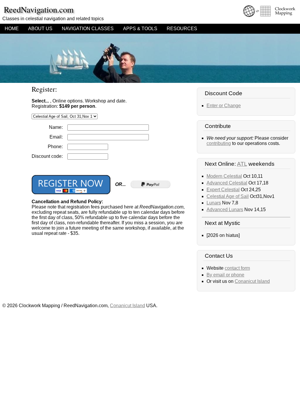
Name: (56, 127)
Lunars (214, 202)
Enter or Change (224, 105)
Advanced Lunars (225, 209)
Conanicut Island (252, 281)
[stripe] (71, 184)
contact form (237, 268)
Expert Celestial (223, 189)
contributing (219, 143)
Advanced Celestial (227, 182)
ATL (242, 164)
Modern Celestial (224, 176)
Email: (56, 136)
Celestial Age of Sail (228, 196)
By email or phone (225, 274)
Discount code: (47, 156)
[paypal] (150, 184)
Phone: (55, 146)
